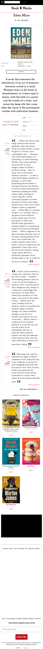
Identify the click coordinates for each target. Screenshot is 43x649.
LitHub (18, 648)
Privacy (25, 648)
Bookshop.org (10, 645)
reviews (14, 125)
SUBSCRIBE (21, 637)
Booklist (7, 365)
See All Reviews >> (29, 389)
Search (24, 2)
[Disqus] (21, 580)
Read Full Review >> (34, 264)
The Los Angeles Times (7, 153)
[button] (21, 526)
